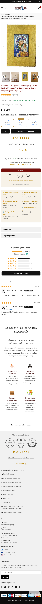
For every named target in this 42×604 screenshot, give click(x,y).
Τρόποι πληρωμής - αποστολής (12, 482)
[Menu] (2, 8)
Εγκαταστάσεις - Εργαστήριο (11, 478)
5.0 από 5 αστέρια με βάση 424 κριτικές (21, 144)
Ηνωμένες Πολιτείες (9, 555)
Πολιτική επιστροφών (9, 490)
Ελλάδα (6, 549)
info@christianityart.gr (7, 524)
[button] (39, 8)
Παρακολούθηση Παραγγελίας (12, 486)
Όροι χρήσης (6, 502)
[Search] (5, 8)
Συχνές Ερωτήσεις (8, 494)
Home (2, 14)
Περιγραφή (7, 229)
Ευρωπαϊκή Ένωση (9, 552)
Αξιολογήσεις (7, 498)
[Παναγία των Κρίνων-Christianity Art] (6, 77)
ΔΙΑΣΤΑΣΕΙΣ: (20, 115)
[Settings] (35, 8)
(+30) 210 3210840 (6, 530)
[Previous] (3, 46)
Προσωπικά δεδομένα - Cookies (12, 512)
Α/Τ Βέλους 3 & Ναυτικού (9, 542)
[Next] (38, 46)
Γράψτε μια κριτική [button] (21, 273)
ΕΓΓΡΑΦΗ (5, 577)
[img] (6, 287)
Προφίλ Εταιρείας (8, 474)
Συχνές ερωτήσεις (9, 236)
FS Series (7, 14)
